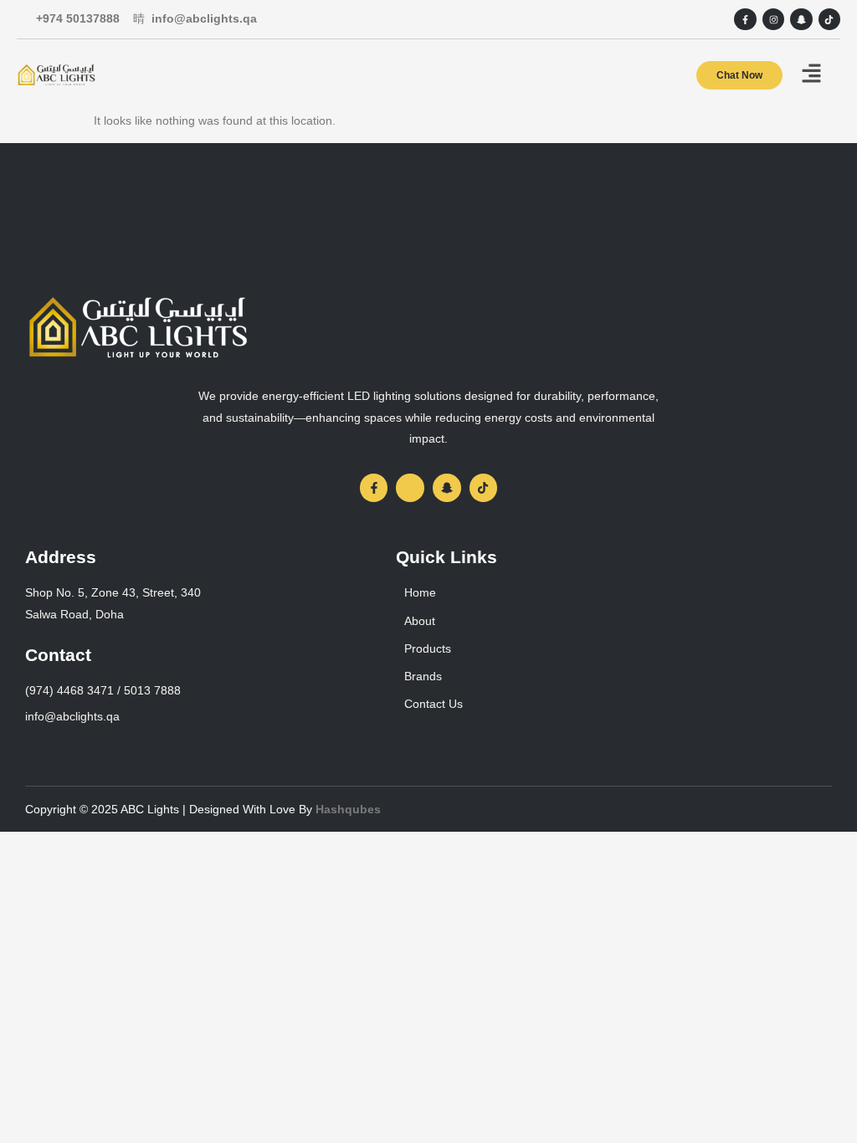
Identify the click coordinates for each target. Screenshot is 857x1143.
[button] (811, 74)
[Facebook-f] (745, 19)
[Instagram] (773, 19)
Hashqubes (348, 809)
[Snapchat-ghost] (801, 19)
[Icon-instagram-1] (410, 488)
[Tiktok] (829, 19)
